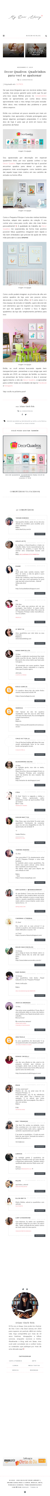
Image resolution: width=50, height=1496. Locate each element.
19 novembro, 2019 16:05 (35, 707)
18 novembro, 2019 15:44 (35, 600)
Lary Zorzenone (23, 1218)
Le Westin (20, 629)
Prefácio (18, 617)
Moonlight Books (21, 805)
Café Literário (15, 1361)
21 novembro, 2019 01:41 (35, 891)
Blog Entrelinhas (21, 1186)
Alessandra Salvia (24, 761)
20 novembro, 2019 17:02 (35, 792)
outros (42, 421)
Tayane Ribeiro (22, 518)
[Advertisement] (23, 1412)
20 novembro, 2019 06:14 (35, 763)
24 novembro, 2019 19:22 (35, 1084)
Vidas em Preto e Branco (23, 1231)
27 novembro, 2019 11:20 (35, 1123)
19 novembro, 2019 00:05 (35, 652)
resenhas (34, 1370)
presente (19, 423)
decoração (26, 421)
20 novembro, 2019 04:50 (35, 740)
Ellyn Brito (21, 1198)
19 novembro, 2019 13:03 (35, 688)
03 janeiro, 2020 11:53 (36, 1198)
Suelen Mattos (22, 817)
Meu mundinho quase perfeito (25, 991)
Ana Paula (20, 1037)
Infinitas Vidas (20, 1109)
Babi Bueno (21, 972)
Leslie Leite (21, 541)
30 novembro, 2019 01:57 (35, 1153)
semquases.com (20, 906)
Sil (17, 600)
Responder (40, 534)
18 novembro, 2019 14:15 (35, 542)
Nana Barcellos (23, 650)
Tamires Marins (22, 850)
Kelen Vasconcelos (24, 947)
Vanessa (19, 708)
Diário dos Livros (21, 1023)
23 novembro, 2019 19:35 (35, 1004)
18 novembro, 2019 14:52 (35, 565)
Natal (35, 421)
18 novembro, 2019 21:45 (35, 630)
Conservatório (41, 96)
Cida (18, 792)
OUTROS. (19, 84)
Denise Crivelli (22, 1056)
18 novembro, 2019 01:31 (35, 519)
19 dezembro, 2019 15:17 (35, 1180)
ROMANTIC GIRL (20, 838)
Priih (18, 1085)
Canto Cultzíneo (21, 675)
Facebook (43, 383)
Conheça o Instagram (23, 1025)
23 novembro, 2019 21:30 (35, 1038)
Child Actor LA (23, 738)
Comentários (26, 79)
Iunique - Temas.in (30, 1487)
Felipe (18, 1180)
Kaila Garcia (21, 686)
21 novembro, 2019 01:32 (35, 851)
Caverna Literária (24, 918)
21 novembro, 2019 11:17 (35, 920)
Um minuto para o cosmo (24, 1044)
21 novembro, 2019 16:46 (35, 948)
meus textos (34, 1365)
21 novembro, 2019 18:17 (35, 973)
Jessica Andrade (23, 1002)
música (15, 1370)
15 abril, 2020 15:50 (37, 1219)
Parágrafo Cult (27, 1169)
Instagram (8, 386)
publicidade (30, 423)
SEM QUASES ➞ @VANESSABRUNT (29, 889)
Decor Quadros (9, 163)
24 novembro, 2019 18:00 (35, 1058)
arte (34, 1361)
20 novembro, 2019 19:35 (35, 819)
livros (15, 1365)
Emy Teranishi (22, 1121)
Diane (18, 566)
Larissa (19, 1153)
